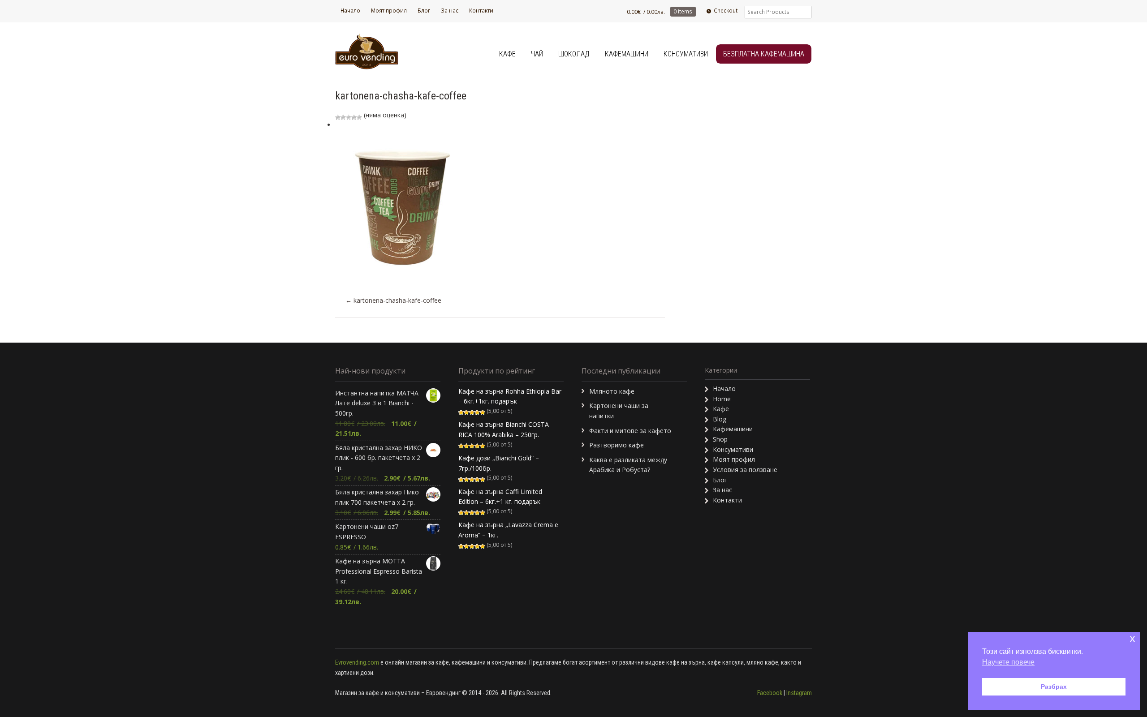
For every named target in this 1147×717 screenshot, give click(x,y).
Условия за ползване (745, 469)
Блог (424, 10)
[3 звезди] (348, 117)
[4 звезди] (354, 117)
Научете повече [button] (1008, 662)
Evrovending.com (357, 662)
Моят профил (389, 10)
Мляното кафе (611, 391)
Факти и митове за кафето (630, 430)
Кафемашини (626, 54)
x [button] (1132, 638)
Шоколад (574, 54)
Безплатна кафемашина (763, 54)
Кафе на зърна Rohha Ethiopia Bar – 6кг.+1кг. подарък (509, 396)
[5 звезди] (359, 117)
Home (722, 399)
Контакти (481, 10)
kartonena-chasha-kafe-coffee (393, 300)
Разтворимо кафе (616, 445)
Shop (720, 439)
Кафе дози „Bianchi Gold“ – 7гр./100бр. (498, 463)
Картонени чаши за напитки (618, 410)
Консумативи (686, 54)
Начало (350, 10)
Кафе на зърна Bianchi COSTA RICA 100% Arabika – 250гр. (503, 429)
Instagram (799, 692)
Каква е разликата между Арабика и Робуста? (628, 464)
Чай (537, 54)
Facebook (769, 692)
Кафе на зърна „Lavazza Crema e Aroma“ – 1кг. (508, 529)
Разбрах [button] (1054, 686)
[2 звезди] (343, 117)
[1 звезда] (338, 117)
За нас (449, 10)
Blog (719, 419)
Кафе (507, 54)
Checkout (725, 10)
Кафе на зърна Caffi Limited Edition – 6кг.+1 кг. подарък (500, 496)
